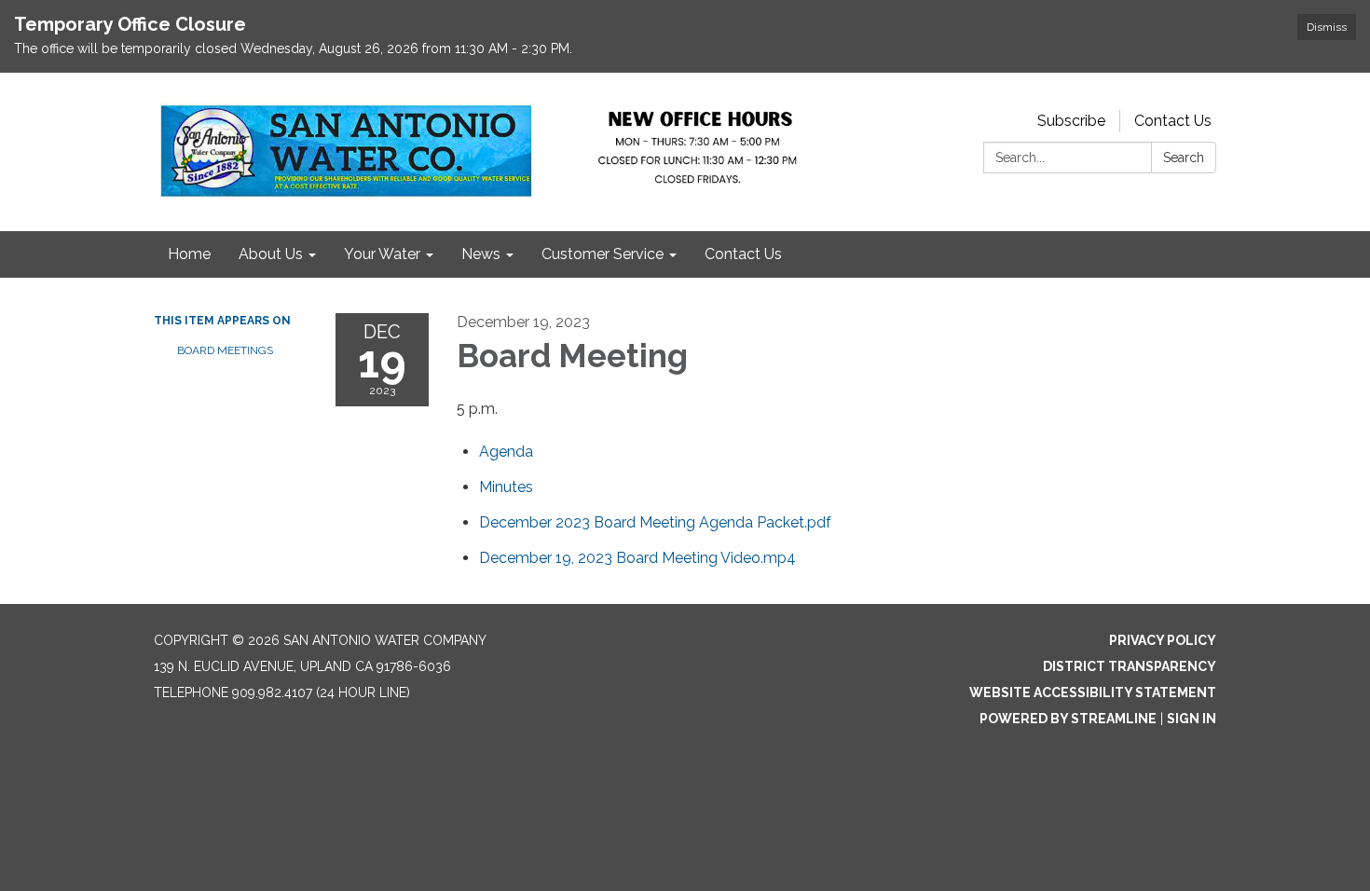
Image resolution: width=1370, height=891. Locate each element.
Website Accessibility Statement (1092, 692)
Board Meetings (225, 350)
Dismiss (1327, 27)
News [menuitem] (480, 254)
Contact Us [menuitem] (743, 254)
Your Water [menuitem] (382, 254)
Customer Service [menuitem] (602, 254)
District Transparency (1129, 666)
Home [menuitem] (189, 254)
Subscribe (1071, 121)
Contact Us (1173, 121)
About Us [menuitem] (271, 254)
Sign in (1191, 718)
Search (1183, 157)
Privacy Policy (1162, 640)
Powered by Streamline (1068, 718)
